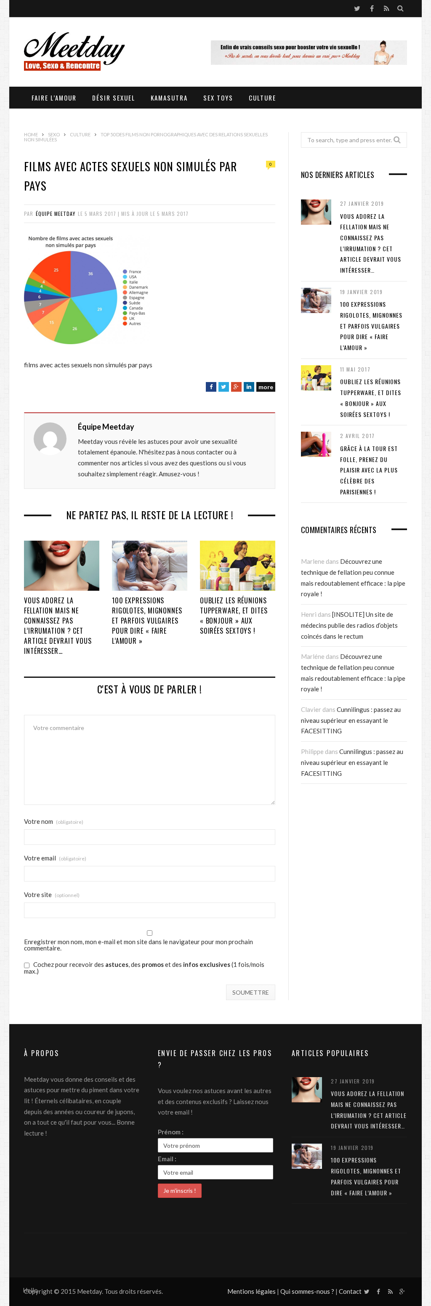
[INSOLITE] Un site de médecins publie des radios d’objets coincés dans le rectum (349, 625)
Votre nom (53, 821)
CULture (262, 97)
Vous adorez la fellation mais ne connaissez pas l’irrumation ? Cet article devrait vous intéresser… (58, 625)
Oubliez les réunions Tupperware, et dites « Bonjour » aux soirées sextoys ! (234, 615)
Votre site (52, 895)
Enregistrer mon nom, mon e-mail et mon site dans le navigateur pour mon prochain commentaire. (138, 945)
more (265, 386)
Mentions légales (251, 1291)
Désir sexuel (113, 97)
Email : (167, 1159)
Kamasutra (169, 97)
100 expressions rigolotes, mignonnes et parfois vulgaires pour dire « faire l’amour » (147, 620)
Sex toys (218, 97)
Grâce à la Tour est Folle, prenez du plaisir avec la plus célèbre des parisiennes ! (369, 470)
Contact (350, 1291)
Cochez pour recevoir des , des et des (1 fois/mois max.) (144, 967)
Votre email (55, 858)
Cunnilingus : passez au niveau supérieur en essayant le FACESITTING (351, 720)
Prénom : (171, 1132)
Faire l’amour (54, 97)
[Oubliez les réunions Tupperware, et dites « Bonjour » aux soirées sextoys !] (237, 566)
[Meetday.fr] (74, 52)
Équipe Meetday (55, 213)
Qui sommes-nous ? (307, 1291)
